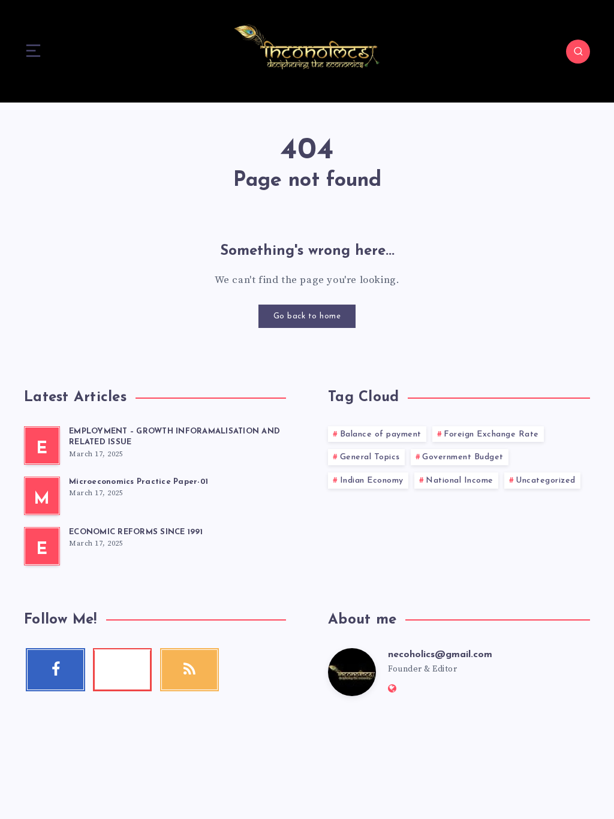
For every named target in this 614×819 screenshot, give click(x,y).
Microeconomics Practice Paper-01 (138, 482)
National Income (459, 480)
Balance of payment (381, 434)
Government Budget (463, 457)
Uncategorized (546, 480)
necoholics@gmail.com (440, 655)
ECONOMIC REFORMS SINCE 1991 (136, 532)
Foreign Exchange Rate (491, 434)
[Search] (578, 52)
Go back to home (307, 316)
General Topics (370, 457)
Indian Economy (372, 480)
